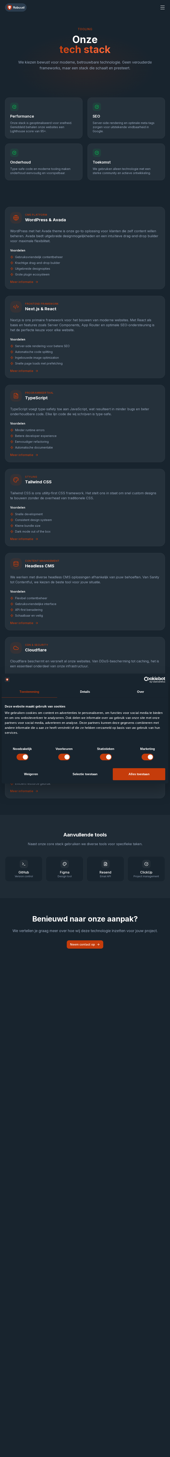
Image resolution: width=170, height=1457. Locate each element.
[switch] (64, 757)
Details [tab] (85, 691)
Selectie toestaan (85, 774)
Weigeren (31, 774)
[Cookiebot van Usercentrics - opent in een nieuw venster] (147, 680)
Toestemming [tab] (29, 691)
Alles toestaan (139, 774)
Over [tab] (140, 691)
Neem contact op (82, 944)
